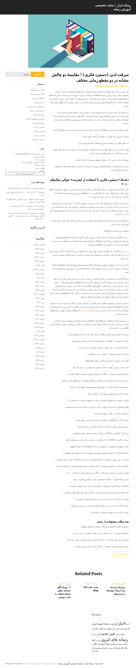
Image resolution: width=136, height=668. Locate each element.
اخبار (122, 623)
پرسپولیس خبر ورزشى (35, 106)
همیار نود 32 (39, 165)
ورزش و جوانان (38, 139)
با (129, 628)
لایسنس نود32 (38, 156)
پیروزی (97, 647)
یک (93, 651)
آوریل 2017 (39, 306)
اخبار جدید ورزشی (37, 94)
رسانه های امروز (114, 639)
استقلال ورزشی (38, 98)
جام (93, 628)
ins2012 (114, 86)
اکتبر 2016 (40, 331)
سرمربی (98, 640)
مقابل (126, 648)
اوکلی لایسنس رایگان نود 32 (33, 162)
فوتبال (107, 643)
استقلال (107, 624)
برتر (105, 628)
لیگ (95, 643)
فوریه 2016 (39, 364)
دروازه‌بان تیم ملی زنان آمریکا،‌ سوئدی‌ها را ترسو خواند (116, 590)
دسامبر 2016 (39, 323)
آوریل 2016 (39, 356)
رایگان (42, 170)
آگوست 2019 (39, 294)
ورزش (111, 648)
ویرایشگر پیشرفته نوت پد (91, 310)
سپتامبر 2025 (39, 269)
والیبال (115, 648)
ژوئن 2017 (40, 298)
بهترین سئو (40, 168)
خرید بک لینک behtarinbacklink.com (30, 154)
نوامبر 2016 (39, 327)
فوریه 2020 (39, 290)
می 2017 (40, 302)
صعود (119, 644)
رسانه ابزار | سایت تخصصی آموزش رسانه (113, 7)
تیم (96, 628)
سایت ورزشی (38, 127)
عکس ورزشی (38, 131)
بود (99, 629)
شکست (125, 644)
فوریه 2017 (39, 314)
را (93, 634)
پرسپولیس (104, 648)
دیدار (95, 634)
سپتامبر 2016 (39, 335)
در (99, 634)
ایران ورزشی (39, 102)
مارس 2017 (39, 310)
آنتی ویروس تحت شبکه (25, 173)
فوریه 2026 (39, 253)
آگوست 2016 (39, 339)
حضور (118, 634)
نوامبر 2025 (39, 261)
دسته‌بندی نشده (121, 554)
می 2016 (40, 352)
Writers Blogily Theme (47, 663)
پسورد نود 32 (39, 159)
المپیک (100, 623)
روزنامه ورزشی (38, 123)
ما (92, 644)
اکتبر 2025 (40, 265)
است (112, 623)
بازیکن (122, 629)
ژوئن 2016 (40, 347)
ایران (94, 623)
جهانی (122, 634)
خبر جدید (108, 633)
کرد (93, 648)
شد (93, 639)
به (102, 628)
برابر (113, 629)
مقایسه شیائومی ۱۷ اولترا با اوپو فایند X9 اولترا (26, 188)
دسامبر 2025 (39, 257)
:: (130, 623)
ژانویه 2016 (39, 368)
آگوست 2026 (39, 244)
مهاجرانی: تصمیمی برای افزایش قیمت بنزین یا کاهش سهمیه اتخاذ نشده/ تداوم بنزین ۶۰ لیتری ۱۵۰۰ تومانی (26, 216)
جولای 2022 (39, 273)
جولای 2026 (39, 248)
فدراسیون (113, 644)
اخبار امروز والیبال (37, 90)
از (116, 623)
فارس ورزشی (38, 135)
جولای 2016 (39, 343)
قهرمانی (100, 644)
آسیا (127, 624)
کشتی (96, 651)
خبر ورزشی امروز (37, 110)
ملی (122, 647)
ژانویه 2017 (39, 319)
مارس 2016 (39, 360)
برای (109, 628)
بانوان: (117, 629)
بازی (126, 628)
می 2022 (40, 277)
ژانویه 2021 (39, 281)
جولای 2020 (39, 286)
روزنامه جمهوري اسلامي (34, 118)
